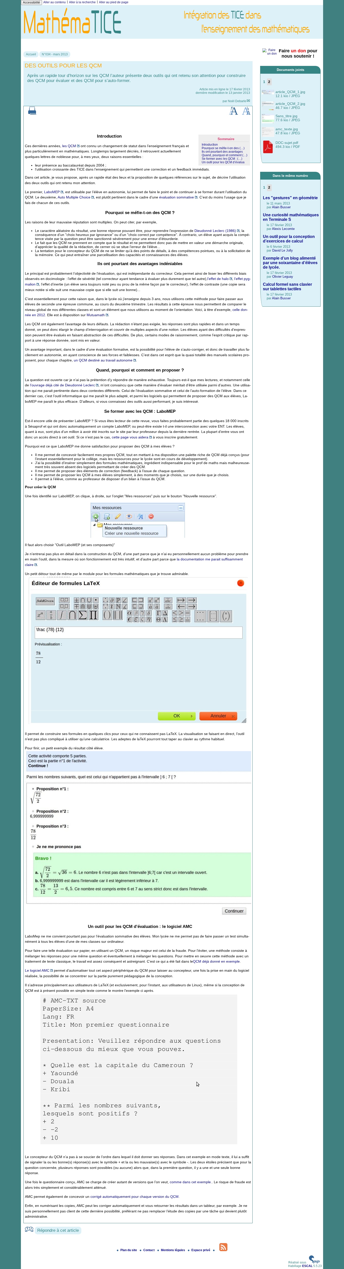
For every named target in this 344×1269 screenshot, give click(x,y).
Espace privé (201, 1250)
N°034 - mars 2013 (55, 54)
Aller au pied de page (113, 2)
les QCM (69, 146)
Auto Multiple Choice (74, 197)
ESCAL (307, 1266)
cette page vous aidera (130, 437)
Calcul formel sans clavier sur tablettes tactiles (287, 286)
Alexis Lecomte (283, 229)
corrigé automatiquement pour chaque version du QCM (134, 1197)
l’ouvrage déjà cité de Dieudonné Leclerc (62, 385)
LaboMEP (52, 192)
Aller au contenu (54, 2)
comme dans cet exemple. (191, 1182)
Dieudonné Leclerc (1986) (215, 231)
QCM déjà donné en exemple (216, 961)
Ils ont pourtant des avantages (222, 151)
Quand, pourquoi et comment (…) (224, 155)
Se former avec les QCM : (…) (222, 158)
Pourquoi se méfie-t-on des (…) (223, 148)
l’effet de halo (218, 279)
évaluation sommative (176, 197)
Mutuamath (96, 315)
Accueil (31, 54)
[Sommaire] (95, 136)
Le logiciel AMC (37, 970)
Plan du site (129, 1250)
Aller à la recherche (82, 2)
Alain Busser (281, 207)
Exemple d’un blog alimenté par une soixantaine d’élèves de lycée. (290, 262)
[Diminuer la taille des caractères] (246, 113)
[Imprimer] (32, 113)
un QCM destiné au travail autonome (103, 360)
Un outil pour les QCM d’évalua (223, 162)
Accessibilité (31, 2)
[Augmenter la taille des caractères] (233, 113)
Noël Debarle (237, 101)
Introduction (210, 144)
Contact (149, 1250)
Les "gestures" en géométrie (290, 198)
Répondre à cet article (58, 1230)
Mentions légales (173, 1250)
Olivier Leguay (282, 276)
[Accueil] (172, 37)
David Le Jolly (282, 250)
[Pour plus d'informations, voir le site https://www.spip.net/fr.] (314, 1262)
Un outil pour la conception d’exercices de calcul (289, 238)
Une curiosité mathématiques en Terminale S (291, 217)
